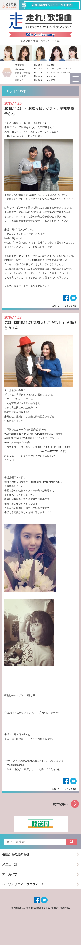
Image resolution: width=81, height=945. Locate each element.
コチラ (7, 459)
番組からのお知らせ (15, 854)
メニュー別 (9, 864)
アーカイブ (9, 874)
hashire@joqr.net (13, 238)
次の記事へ (60, 804)
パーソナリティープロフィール (23, 884)
